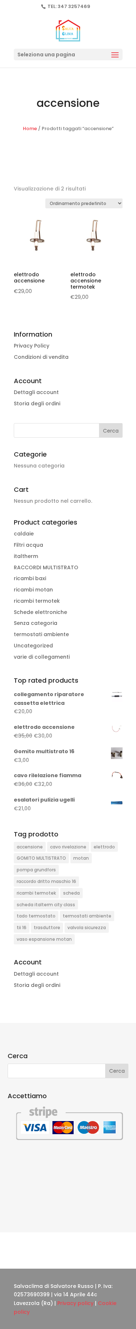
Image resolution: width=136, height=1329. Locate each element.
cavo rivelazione (68, 847)
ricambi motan (33, 589)
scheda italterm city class (46, 905)
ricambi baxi (30, 578)
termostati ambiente (41, 634)
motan (81, 858)
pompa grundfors (36, 870)
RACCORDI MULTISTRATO (46, 567)
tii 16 (21, 927)
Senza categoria (35, 623)
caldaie (24, 533)
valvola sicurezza (86, 927)
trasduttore (47, 927)
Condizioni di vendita (41, 357)
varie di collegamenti (42, 657)
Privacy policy (75, 1303)
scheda (71, 893)
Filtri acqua (28, 545)
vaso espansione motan (44, 939)
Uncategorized (33, 645)
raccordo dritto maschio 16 (46, 881)
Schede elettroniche (40, 612)
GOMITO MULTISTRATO (41, 858)
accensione (30, 847)
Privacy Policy (31, 345)
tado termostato (36, 916)
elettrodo (104, 847)
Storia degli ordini (37, 403)
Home (30, 128)
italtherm (26, 556)
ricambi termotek (37, 601)
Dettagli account (36, 392)
